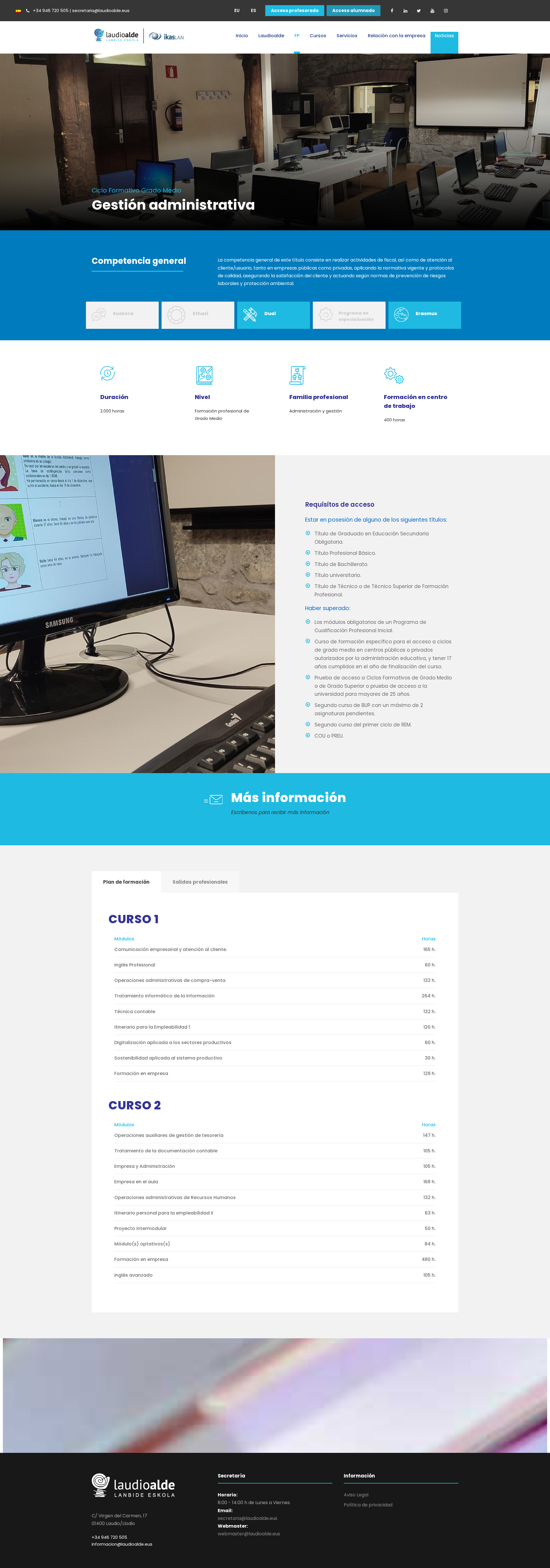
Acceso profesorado (295, 10)
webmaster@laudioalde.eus (249, 1533)
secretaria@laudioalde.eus (247, 1518)
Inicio (242, 35)
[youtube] (432, 10)
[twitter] (419, 10)
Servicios (347, 35)
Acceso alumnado (353, 10)
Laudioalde (271, 35)
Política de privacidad (368, 1505)
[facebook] (392, 10)
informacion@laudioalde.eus (122, 1544)
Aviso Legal (356, 1495)
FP (296, 35)
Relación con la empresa (396, 35)
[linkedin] (405, 10)
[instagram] (446, 10)
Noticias (444, 35)
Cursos (318, 35)
